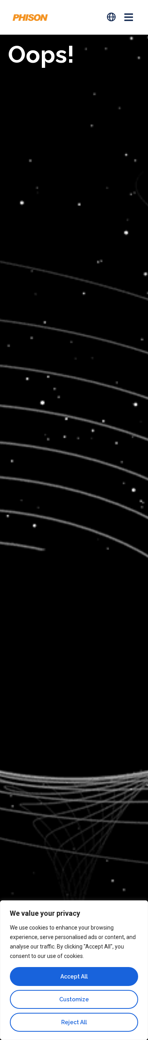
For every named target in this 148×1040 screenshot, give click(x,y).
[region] (74, 970)
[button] (128, 17)
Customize (74, 999)
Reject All (74, 1022)
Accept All (74, 976)
